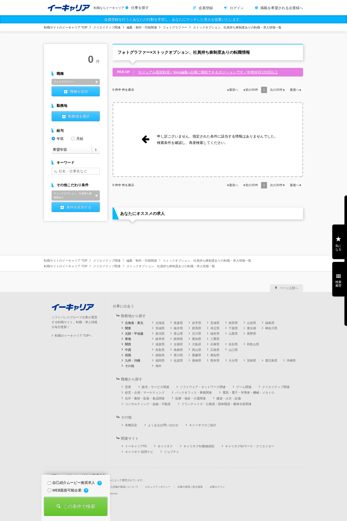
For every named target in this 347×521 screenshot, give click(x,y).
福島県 (269, 323)
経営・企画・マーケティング (145, 392)
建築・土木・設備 (228, 398)
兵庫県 (214, 344)
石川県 (196, 333)
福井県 (214, 333)
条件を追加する (78, 207)
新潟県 (160, 333)
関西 (128, 344)
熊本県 (214, 360)
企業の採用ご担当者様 (190, 486)
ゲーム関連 (243, 387)
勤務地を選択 (78, 116)
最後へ (294, 90)
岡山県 (196, 350)
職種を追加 (79, 91)
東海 (128, 339)
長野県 (251, 333)
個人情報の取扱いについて (123, 486)
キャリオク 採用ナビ (139, 452)
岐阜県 (160, 339)
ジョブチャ (171, 452)
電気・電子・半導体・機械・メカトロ (248, 392)
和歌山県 (253, 344)
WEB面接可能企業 (67, 490)
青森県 (178, 323)
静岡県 (178, 339)
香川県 (178, 355)
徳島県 (160, 355)
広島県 (214, 350)
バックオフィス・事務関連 (193, 392)
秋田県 (233, 323)
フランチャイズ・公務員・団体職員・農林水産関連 (216, 404)
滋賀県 (160, 344)
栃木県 (178, 328)
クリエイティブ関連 (107, 27)
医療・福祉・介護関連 (190, 398)
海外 (158, 366)
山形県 (251, 323)
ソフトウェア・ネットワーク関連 (203, 387)
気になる (338, 247)
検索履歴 (338, 283)
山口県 (233, 350)
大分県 (233, 360)
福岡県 (160, 360)
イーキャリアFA (136, 446)
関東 (128, 328)
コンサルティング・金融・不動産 (148, 404)
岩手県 (196, 323)
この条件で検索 (79, 506)
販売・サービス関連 (155, 387)
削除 (96, 82)
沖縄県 (291, 360)
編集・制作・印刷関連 (142, 27)
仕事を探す (140, 8)
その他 (129, 366)
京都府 (178, 344)
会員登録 (206, 8)
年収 (60, 139)
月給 (79, 139)
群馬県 (196, 328)
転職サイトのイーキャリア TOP (65, 27)
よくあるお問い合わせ (163, 425)
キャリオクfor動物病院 (198, 446)
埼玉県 (214, 328)
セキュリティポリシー (157, 486)
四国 (128, 355)
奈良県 (233, 344)
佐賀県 (178, 360)
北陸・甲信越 (134, 333)
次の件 (276, 90)
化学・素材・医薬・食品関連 (145, 398)
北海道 (160, 323)
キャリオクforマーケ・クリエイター (249, 446)
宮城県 (214, 323)
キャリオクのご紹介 (202, 425)
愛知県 (196, 339)
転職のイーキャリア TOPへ (73, 335)
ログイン (237, 8)
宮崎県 (251, 360)
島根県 (178, 350)
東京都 (251, 328)
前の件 (251, 90)
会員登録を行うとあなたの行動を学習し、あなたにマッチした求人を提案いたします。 (173, 19)
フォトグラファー (175, 27)
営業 (128, 387)
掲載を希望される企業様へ (281, 8)
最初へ (233, 90)
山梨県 (233, 333)
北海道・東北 (134, 323)
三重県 (214, 339)
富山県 (178, 333)
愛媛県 (196, 355)
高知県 (214, 355)
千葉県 (233, 328)
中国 (128, 350)
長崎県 (196, 360)
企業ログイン (217, 486)
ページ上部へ (289, 288)
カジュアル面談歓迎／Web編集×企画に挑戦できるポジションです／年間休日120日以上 (208, 72)
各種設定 (131, 425)
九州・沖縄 (132, 360)
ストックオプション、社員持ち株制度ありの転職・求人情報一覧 (237, 27)
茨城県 (160, 328)
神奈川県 (271, 328)
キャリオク (165, 446)
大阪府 (196, 344)
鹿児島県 (271, 360)
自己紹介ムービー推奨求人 (74, 483)
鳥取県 (160, 350)
